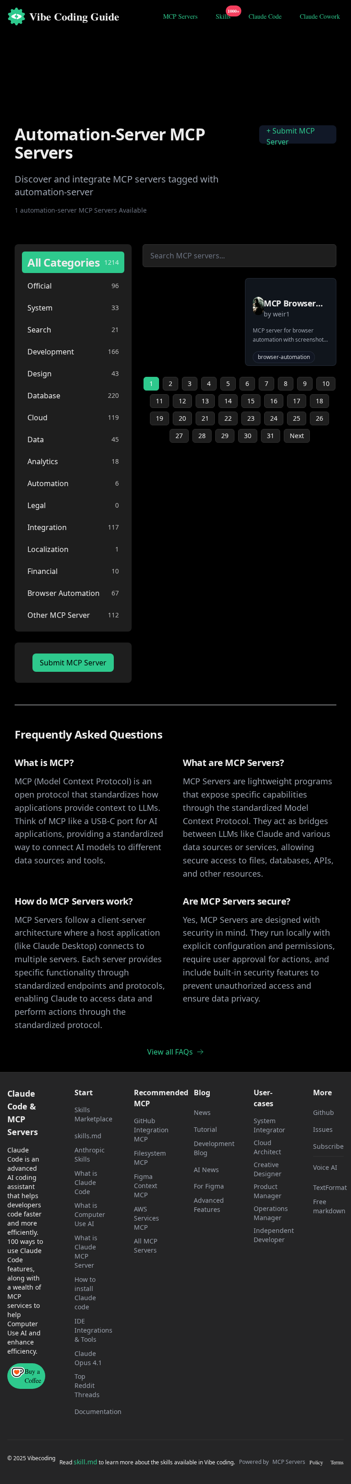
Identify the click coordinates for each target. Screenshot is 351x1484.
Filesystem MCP (150, 1158)
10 (326, 383)
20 (182, 418)
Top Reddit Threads (87, 1385)
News (202, 1112)
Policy (316, 1462)
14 (228, 400)
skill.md (85, 1461)
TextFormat (330, 1187)
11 (159, 400)
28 (202, 435)
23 (251, 418)
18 (319, 400)
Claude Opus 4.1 (88, 1358)
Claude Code (265, 16)
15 (251, 400)
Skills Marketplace (93, 1114)
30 (247, 435)
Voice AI (325, 1167)
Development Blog (214, 1148)
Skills (225, 15)
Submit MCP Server (73, 663)
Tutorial (205, 1129)
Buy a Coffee (33, 1376)
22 (228, 418)
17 (296, 400)
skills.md (87, 1135)
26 (319, 418)
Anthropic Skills (89, 1154)
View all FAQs (170, 1052)
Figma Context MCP (145, 1185)
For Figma (209, 1186)
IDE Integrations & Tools (93, 1330)
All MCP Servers (145, 1245)
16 (273, 400)
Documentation (98, 1411)
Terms (337, 1462)
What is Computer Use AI (89, 1214)
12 (182, 400)
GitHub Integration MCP (151, 1129)
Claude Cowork (320, 16)
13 (205, 400)
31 (270, 435)
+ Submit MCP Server (290, 136)
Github (323, 1112)
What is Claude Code (85, 1182)
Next (297, 435)
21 (205, 418)
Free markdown (329, 1206)
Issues (323, 1129)
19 (159, 418)
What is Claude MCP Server (85, 1251)
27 (179, 435)
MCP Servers (180, 16)
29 (225, 435)
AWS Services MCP (146, 1218)
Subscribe (328, 1146)
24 (273, 418)
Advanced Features (209, 1205)
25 (296, 418)
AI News (206, 1169)
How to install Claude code (85, 1293)
